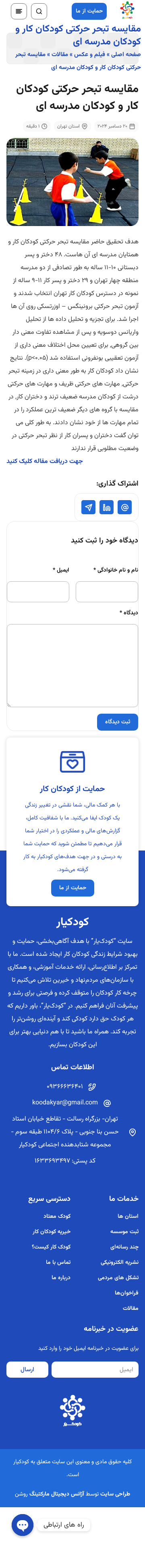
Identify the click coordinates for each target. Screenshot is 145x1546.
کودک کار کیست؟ (51, 1247)
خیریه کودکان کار (51, 1232)
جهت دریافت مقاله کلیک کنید (44, 462)
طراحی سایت (115, 1494)
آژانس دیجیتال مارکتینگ (56, 1494)
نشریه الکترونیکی (120, 1262)
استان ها (128, 1216)
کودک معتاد (57, 1216)
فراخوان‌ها (127, 1293)
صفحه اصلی (126, 54)
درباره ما (61, 1278)
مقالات (60, 54)
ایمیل (61, 570)
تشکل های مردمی (118, 1278)
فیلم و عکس (89, 54)
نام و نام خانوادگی (115, 570)
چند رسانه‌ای (124, 1247)
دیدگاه (129, 613)
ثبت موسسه (124, 1232)
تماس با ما (58, 1262)
